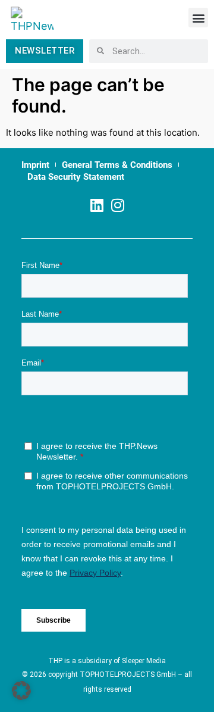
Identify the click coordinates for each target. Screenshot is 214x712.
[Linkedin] (96, 205)
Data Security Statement (75, 176)
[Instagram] (117, 205)
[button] (198, 17)
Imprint (35, 165)
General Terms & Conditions (117, 165)
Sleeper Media (144, 661)
